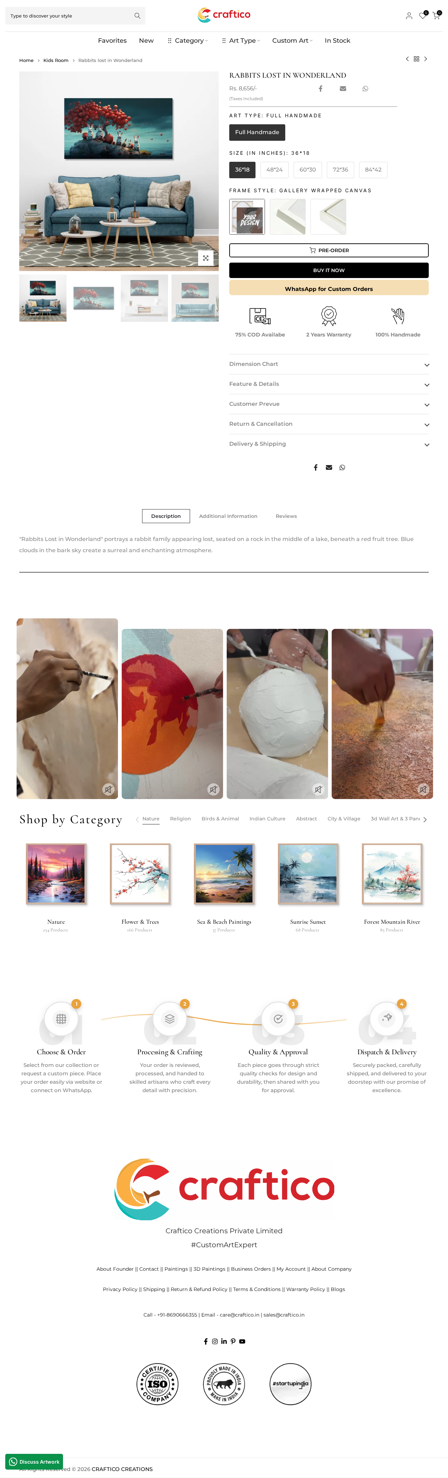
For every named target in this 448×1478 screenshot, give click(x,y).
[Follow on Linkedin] (224, 1341)
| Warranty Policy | (306, 1289)
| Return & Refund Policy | (199, 1289)
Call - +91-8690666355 (170, 1315)
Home (26, 60)
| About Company (330, 1269)
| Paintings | (176, 1269)
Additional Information (228, 516)
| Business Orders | (251, 1269)
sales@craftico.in (284, 1315)
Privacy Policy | (121, 1289)
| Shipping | (154, 1289)
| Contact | (149, 1269)
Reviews (286, 516)
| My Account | (291, 1269)
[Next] (424, 820)
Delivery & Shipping (257, 443)
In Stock (337, 40)
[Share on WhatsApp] (365, 89)
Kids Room (56, 60)
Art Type (242, 40)
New (146, 40)
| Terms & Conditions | (257, 1289)
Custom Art (290, 40)
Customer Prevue (254, 404)
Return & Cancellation (261, 424)
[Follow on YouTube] (242, 1341)
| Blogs (336, 1289)
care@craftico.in (239, 1315)
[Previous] (138, 820)
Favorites (112, 40)
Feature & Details (254, 384)
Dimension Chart (253, 364)
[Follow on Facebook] (206, 1341)
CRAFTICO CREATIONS (122, 1469)
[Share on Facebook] (321, 89)
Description (166, 516)
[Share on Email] (343, 89)
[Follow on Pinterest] (233, 1341)
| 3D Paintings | (209, 1269)
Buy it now (329, 270)
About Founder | (116, 1269)
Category (189, 40)
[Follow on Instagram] (215, 1341)
